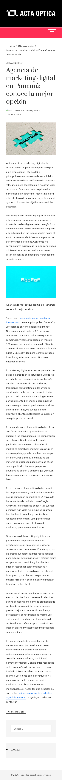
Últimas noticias (14, 63)
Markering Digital (16, 712)
